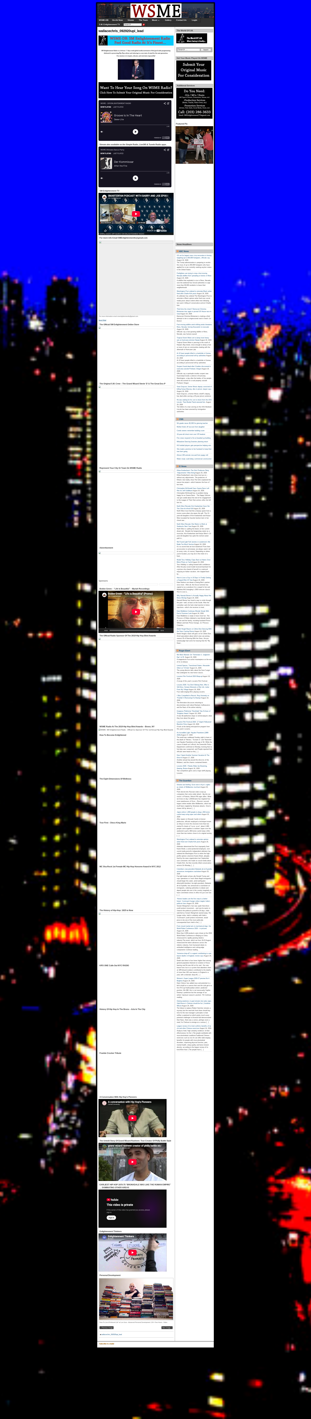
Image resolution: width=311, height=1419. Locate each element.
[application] (136, 612)
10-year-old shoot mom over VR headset (191, 434)
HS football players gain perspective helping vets (194, 445)
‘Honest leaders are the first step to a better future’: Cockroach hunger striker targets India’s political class (193, 901)
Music (154, 20)
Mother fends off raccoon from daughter (191, 427)
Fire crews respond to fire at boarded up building (194, 438)
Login (194, 20)
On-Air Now (117, 20)
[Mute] (166, 630)
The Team (143, 20)
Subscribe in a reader (106, 1344)
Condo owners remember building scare (190, 431)
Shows (131, 20)
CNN (181, 419)
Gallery (168, 20)
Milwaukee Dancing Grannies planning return (192, 442)
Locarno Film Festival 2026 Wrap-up (189, 676)
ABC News (184, 251)
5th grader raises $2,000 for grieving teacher (192, 423)
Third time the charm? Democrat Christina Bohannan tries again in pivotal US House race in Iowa (194, 311)
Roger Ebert (184, 651)
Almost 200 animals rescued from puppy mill (192, 455)
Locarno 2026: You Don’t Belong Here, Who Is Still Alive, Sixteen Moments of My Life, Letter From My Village (193, 687)
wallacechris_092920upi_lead (121, 31)
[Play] (101, 630)
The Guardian (185, 781)
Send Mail (102, 320)
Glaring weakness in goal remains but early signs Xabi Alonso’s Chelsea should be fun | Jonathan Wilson (194, 1003)
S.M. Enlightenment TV (109, 25)
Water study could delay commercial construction (194, 459)
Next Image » (167, 1328)
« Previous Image (106, 1328)
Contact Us (181, 20)
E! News (182, 466)
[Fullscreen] (170, 630)
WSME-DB (103, 20)
